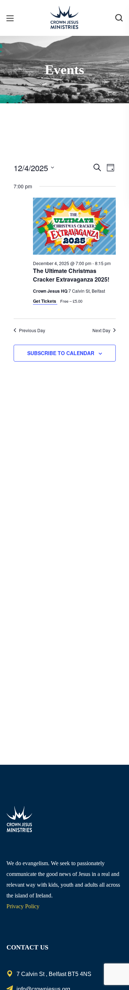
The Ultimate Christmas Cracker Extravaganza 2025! (71, 275)
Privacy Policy (22, 906)
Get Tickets (45, 301)
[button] (119, 18)
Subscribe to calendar (60, 353)
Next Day (101, 330)
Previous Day (32, 330)
